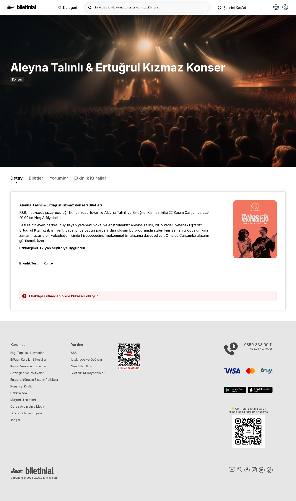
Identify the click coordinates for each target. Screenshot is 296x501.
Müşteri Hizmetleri (23, 400)
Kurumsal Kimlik (21, 386)
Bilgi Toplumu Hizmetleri (27, 353)
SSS (74, 353)
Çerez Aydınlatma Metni (27, 406)
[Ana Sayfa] (21, 8)
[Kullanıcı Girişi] (285, 7)
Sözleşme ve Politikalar (27, 373)
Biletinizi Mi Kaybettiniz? (88, 373)
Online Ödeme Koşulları (27, 413)
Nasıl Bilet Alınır (81, 366)
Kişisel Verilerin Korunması (28, 366)
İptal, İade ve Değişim (86, 359)
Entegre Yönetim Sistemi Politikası (34, 379)
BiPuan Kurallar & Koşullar (28, 359)
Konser (17, 79)
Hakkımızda (18, 393)
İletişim (15, 420)
